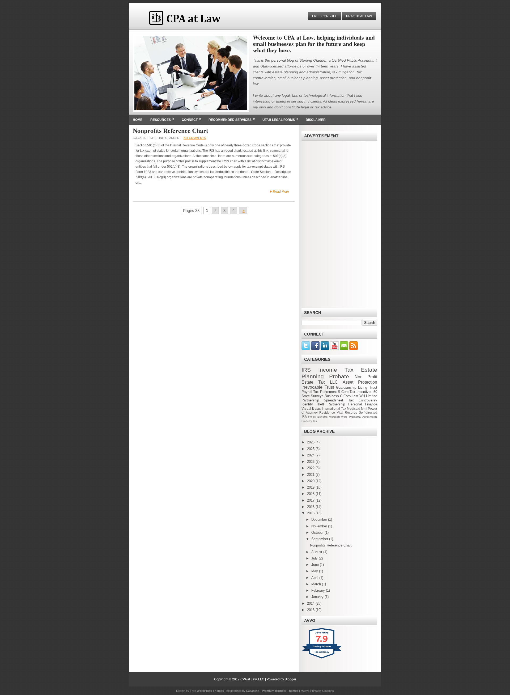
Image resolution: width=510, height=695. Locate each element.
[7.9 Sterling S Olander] (322, 658)
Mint (364, 408)
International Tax (334, 408)
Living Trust (367, 387)
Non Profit (366, 377)
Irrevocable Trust (317, 387)
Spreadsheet (333, 400)
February (318, 590)
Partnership (336, 404)
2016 (311, 507)
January (318, 597)
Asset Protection (360, 382)
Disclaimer (316, 120)
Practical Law (359, 16)
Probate (339, 376)
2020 (311, 481)
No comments (195, 137)
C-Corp (345, 396)
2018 (311, 494)
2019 (311, 487)
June (315, 565)
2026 (311, 442)
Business (332, 396)
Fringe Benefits (317, 416)
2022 (311, 468)
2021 (311, 475)
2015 (311, 513)
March (316, 584)
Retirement (328, 392)
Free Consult (324, 16)
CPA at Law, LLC (252, 679)
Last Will (358, 396)
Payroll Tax (310, 392)
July (315, 558)
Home (137, 120)
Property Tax (309, 420)
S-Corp (343, 392)
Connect (191, 119)
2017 (311, 500)
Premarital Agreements (363, 416)
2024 (311, 455)
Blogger (290, 679)
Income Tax (336, 370)
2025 (311, 449)
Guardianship (346, 387)
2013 (311, 610)
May (315, 571)
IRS (306, 370)
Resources (162, 119)
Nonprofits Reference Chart (170, 130)
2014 (311, 603)
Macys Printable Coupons (317, 690)
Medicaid (353, 408)
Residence (327, 412)
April (315, 578)
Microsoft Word (338, 416)
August (317, 552)
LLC (334, 382)
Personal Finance (362, 404)
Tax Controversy (362, 400)
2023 (311, 462)
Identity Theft (312, 404)
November (319, 526)
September (320, 539)
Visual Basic (311, 408)
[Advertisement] (339, 224)
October (318, 533)
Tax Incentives (361, 392)
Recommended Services (232, 119)
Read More (281, 191)
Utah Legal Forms (280, 119)
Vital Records (347, 412)
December (319, 520)
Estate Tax (313, 382)
